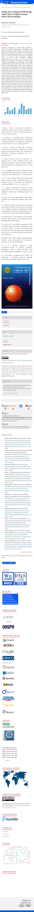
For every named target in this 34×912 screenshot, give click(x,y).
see (8, 760)
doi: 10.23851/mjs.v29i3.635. (9, 390)
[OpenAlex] (8, 679)
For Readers (5, 831)
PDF (5, 312)
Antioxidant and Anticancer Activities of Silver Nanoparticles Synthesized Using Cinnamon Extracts (17, 512)
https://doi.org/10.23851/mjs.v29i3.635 (14, 32)
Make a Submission (9, 563)
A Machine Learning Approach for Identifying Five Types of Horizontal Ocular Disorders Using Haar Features (18, 534)
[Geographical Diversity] (16, 787)
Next (29, 552)
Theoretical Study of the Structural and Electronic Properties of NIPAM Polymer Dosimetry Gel (18, 544)
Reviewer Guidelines (8, 599)
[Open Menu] (1, 1)
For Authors (5, 834)
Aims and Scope (7, 594)
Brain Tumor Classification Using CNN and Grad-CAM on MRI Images (17, 466)
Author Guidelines (8, 597)
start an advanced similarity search (18, 555)
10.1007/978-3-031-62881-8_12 (10, 420)
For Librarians (5, 836)
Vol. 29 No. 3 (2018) (17, 7)
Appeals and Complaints (9, 601)
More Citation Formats (11, 393)
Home (3, 7)
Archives (8, 7)
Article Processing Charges (10, 603)
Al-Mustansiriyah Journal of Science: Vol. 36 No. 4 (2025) (17, 490)
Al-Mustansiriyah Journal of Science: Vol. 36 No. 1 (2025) (18, 526)
